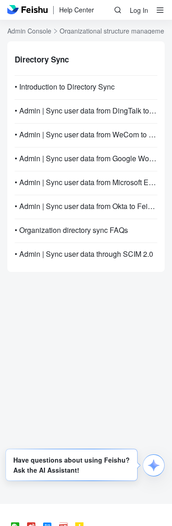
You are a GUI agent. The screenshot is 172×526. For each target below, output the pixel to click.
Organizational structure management (115, 31)
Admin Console (29, 31)
